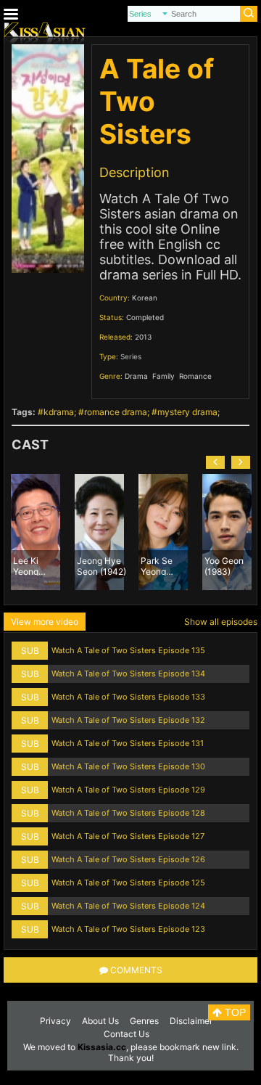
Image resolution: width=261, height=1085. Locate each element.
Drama (136, 376)
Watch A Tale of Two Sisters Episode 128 (128, 813)
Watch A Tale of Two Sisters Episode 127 (127, 836)
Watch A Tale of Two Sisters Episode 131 (127, 743)
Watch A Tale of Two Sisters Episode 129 (128, 790)
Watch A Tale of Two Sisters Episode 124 (128, 906)
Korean (144, 297)
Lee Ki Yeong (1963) (26, 565)
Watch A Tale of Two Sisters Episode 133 (128, 697)
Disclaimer (191, 1020)
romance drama (115, 411)
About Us (100, 1020)
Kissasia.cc (102, 1046)
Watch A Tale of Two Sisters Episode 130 (128, 766)
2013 (143, 336)
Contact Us (126, 1033)
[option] (35, 532)
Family (163, 376)
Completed (145, 317)
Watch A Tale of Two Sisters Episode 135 (128, 650)
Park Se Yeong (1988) (157, 565)
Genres (144, 1020)
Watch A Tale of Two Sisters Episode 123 (128, 929)
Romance (195, 376)
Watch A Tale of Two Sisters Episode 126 (128, 859)
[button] (215, 462)
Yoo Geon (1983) (224, 565)
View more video (44, 621)
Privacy (55, 1020)
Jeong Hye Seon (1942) (101, 565)
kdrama (59, 411)
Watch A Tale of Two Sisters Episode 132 (128, 720)
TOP (234, 1012)
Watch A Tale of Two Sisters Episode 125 (128, 882)
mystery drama (187, 411)
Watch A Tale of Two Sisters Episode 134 (128, 673)
